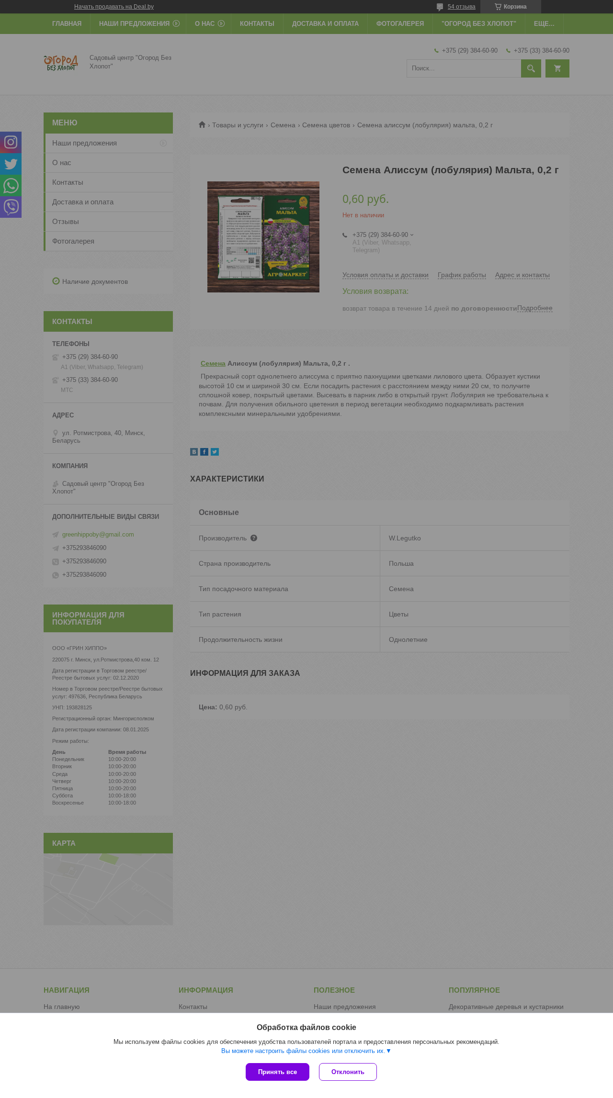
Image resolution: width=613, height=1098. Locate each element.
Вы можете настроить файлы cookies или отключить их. (303, 1050)
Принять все (277, 1072)
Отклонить (347, 1072)
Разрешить (377, 39)
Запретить (328, 39)
